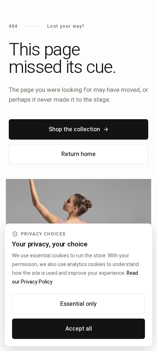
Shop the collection (74, 129)
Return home (78, 154)
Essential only (78, 304)
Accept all (78, 328)
